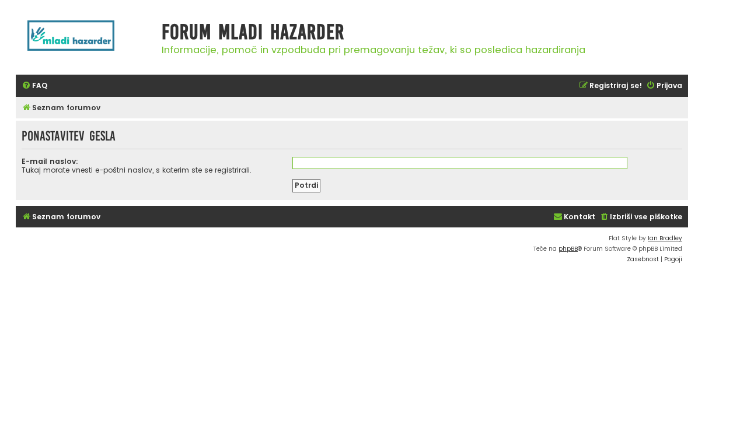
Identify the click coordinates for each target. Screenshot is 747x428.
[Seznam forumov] (86, 42)
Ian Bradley (665, 238)
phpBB (568, 248)
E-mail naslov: (50, 161)
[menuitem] (34, 86)
